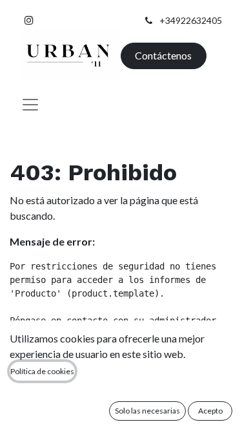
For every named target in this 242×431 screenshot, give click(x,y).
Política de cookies (42, 371)
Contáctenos (163, 55)
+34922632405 (190, 20)
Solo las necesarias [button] (147, 410)
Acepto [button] (210, 410)
